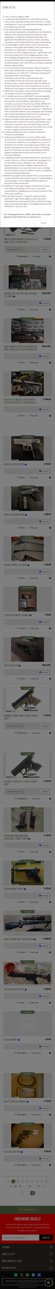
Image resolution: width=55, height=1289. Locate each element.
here (38, 217)
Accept (43, 222)
